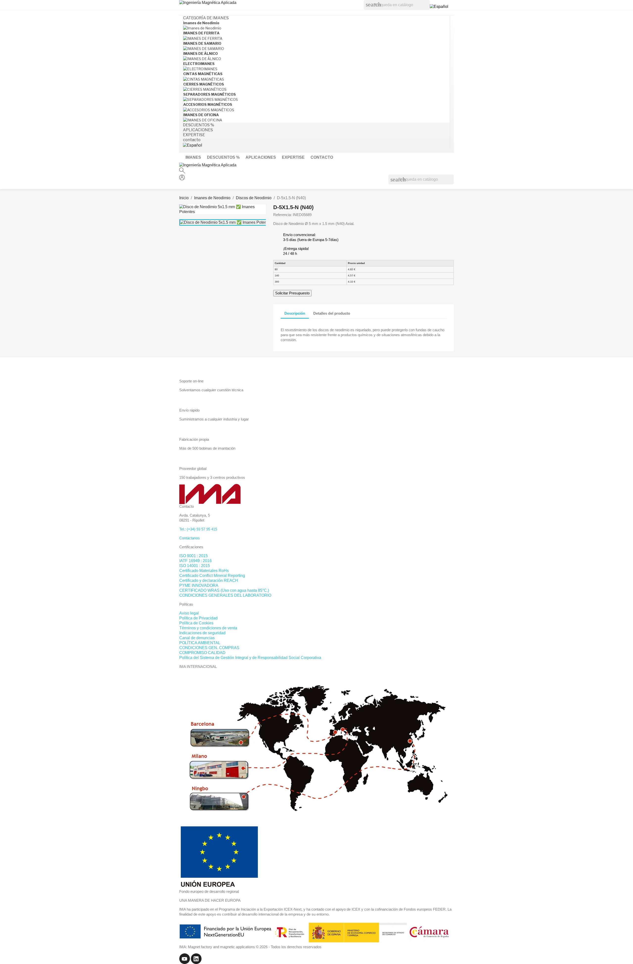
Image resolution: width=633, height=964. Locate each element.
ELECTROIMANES (199, 64)
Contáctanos (189, 538)
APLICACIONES (261, 157)
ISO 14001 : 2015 (194, 566)
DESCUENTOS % (223, 157)
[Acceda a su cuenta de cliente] (182, 179)
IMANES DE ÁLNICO (200, 53)
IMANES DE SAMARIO (202, 43)
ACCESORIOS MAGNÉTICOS (207, 104)
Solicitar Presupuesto (292, 293)
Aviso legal (189, 613)
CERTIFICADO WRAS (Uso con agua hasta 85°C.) (224, 590)
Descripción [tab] (294, 313)
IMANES (193, 157)
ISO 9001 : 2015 (193, 556)
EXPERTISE (293, 157)
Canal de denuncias (197, 638)
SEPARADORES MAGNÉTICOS (209, 94)
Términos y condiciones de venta (208, 628)
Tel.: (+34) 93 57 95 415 (198, 529)
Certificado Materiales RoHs (204, 571)
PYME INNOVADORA (198, 585)
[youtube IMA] (185, 958)
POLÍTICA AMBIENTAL (199, 643)
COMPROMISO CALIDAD (202, 653)
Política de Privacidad (198, 618)
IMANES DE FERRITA (201, 33)
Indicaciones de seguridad (202, 633)
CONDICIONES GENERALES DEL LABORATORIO (225, 595)
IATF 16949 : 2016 (195, 561)
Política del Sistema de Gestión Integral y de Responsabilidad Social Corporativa (250, 658)
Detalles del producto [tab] (331, 313)
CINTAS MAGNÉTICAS (203, 74)
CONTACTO (322, 157)
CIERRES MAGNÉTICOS (203, 84)
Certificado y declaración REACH (208, 580)
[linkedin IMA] (196, 958)
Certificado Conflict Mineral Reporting (212, 575)
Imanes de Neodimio (201, 23)
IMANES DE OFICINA (201, 115)
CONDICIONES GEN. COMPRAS (209, 648)
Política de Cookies (196, 623)
